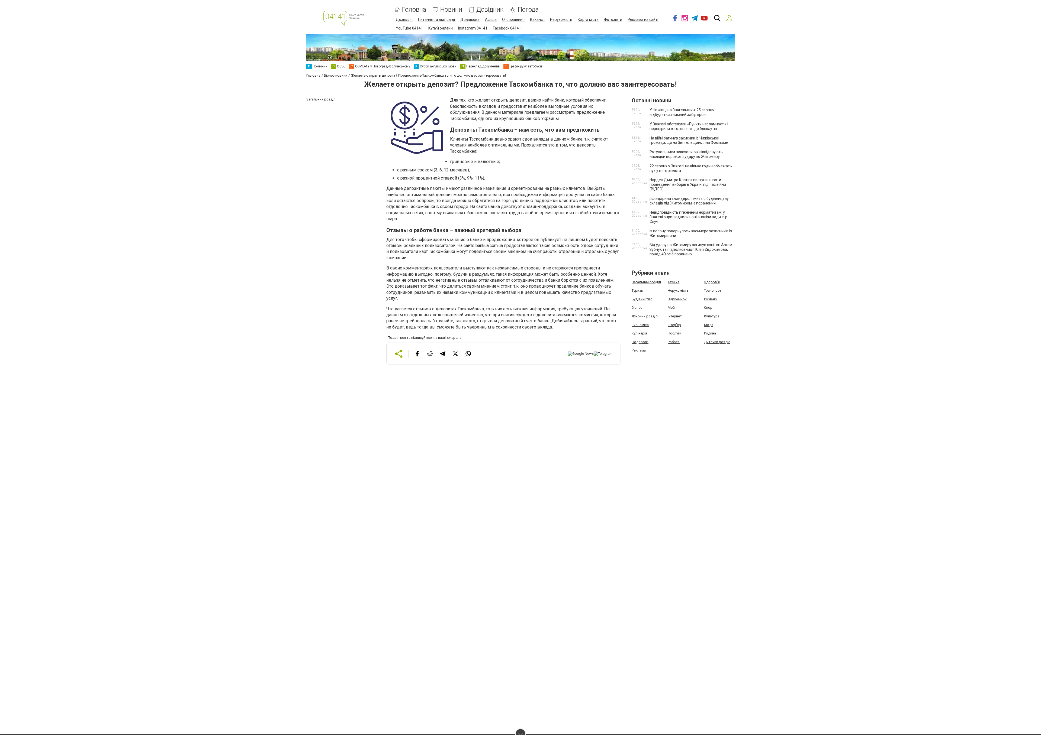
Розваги (710, 299)
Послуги (674, 333)
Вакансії (537, 19)
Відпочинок (677, 299)
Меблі (672, 307)
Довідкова (470, 19)
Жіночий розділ (645, 316)
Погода (528, 9)
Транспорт (712, 290)
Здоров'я (712, 282)
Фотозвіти (613, 19)
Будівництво (642, 299)
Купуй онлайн (440, 28)
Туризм (638, 290)
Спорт (709, 307)
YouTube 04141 (409, 28)
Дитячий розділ (717, 342)
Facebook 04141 (507, 28)
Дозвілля (404, 19)
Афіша (491, 19)
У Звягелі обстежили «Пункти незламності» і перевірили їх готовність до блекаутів (689, 126)
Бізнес (637, 307)
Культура (711, 316)
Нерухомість (561, 19)
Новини (451, 9)
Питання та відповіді (436, 19)
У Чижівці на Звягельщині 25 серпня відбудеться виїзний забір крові (682, 112)
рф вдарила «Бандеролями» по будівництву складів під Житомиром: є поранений (689, 200)
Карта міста (588, 19)
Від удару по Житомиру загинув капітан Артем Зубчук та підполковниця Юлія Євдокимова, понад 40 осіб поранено (691, 249)
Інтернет (675, 316)
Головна (414, 9)
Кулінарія (639, 333)
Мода (708, 325)
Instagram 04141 (472, 28)
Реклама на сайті (643, 19)
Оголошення (513, 19)
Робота (674, 342)
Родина (710, 333)
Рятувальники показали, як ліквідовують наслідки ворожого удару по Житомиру (686, 154)
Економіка (640, 325)
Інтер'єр (674, 325)
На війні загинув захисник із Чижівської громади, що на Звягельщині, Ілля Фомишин (689, 140)
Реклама (639, 350)
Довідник (489, 9)
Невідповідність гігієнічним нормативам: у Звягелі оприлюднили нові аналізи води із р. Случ (689, 217)
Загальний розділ (646, 282)
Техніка (673, 282)
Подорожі (640, 342)
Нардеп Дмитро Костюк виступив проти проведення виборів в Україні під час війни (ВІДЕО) (688, 184)
